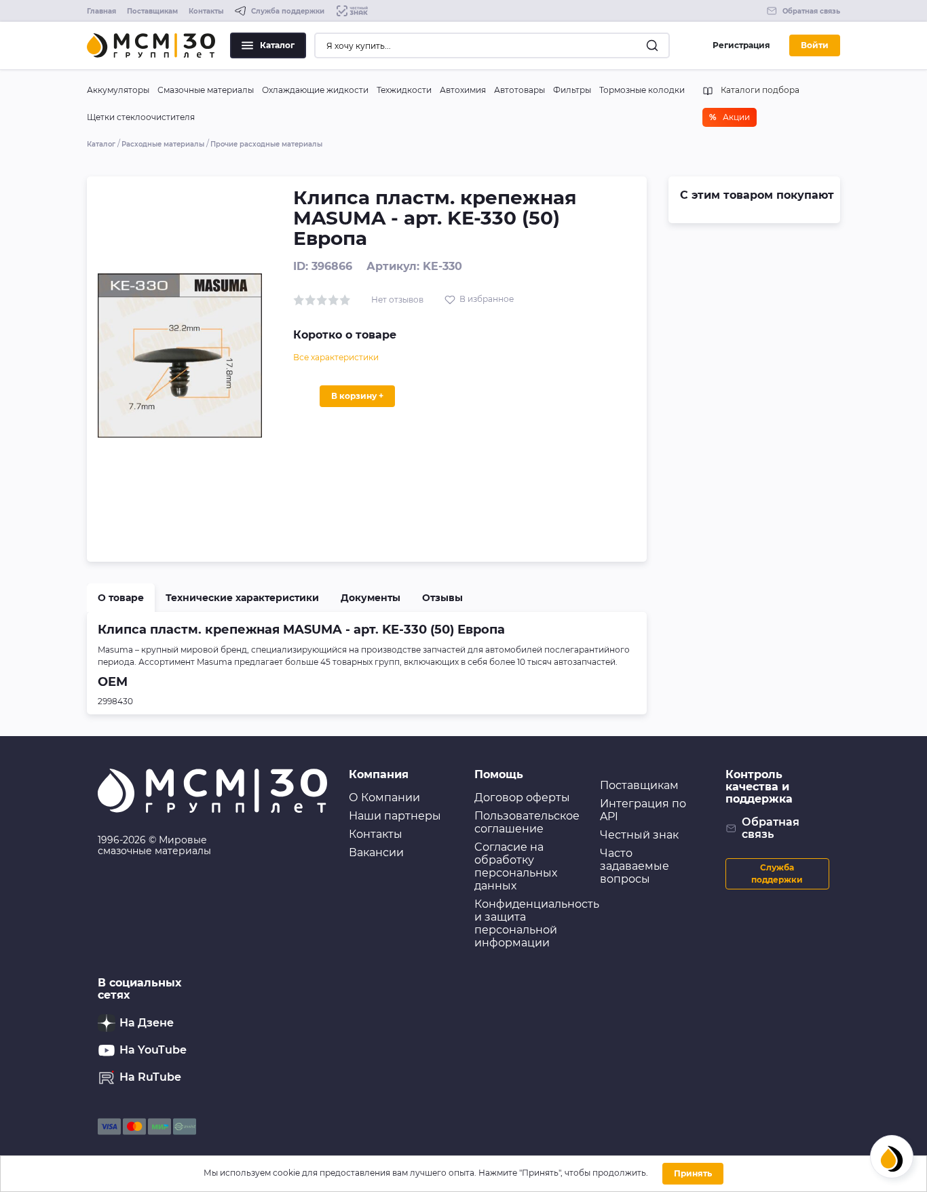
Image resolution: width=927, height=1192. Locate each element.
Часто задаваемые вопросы (634, 866)
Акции (729, 117)
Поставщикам (152, 11)
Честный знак (639, 834)
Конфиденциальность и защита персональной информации (536, 923)
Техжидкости (404, 90)
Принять (693, 1173)
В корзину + (357, 396)
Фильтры (572, 90)
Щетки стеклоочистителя (141, 117)
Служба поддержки (777, 873)
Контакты (206, 11)
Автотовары (519, 90)
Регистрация (741, 45)
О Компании (384, 797)
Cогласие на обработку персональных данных (515, 866)
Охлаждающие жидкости (315, 90)
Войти (815, 45)
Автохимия (463, 90)
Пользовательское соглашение (527, 822)
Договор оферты (522, 797)
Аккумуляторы (118, 90)
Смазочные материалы (205, 90)
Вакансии (376, 852)
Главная (101, 11)
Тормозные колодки (642, 90)
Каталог (277, 45)
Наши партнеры (395, 815)
